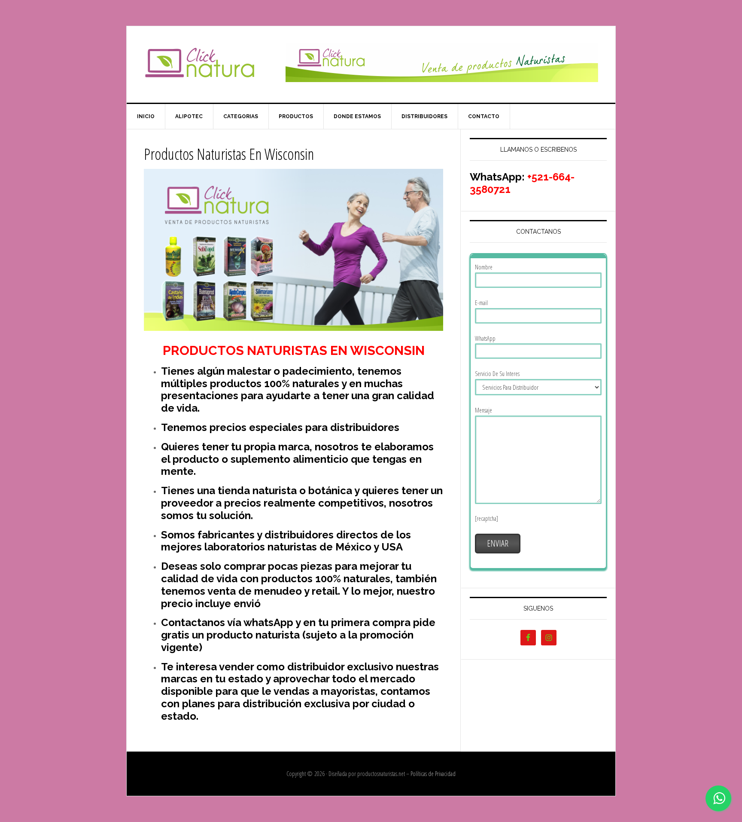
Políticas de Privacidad (433, 774)
